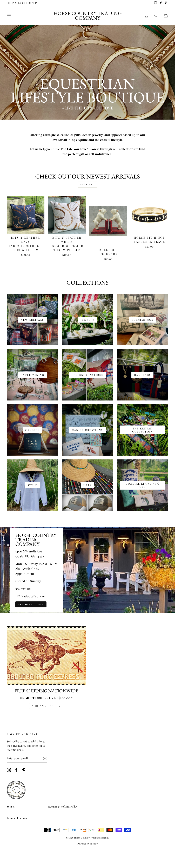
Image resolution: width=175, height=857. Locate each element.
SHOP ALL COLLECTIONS (23, 3)
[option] (87, 72)
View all (87, 184)
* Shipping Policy (46, 706)
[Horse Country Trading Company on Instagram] (9, 770)
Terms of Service (17, 818)
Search (11, 806)
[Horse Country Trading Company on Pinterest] (24, 770)
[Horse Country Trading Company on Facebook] (16, 770)
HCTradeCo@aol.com (31, 596)
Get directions (31, 604)
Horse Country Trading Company (87, 15)
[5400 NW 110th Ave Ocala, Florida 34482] (87, 570)
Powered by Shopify (87, 843)
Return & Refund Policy (63, 806)
